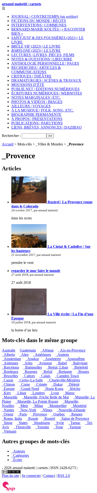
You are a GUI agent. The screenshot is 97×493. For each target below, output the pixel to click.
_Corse (24, 384)
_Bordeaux (10, 372)
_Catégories (20, 455)
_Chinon (8, 384)
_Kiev (6, 393)
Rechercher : (11, 136)
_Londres (38, 393)
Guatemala (28, 350)
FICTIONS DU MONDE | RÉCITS (38, 21)
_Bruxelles (10, 376)
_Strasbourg (41, 423)
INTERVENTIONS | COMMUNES (38, 25)
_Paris (22, 414)
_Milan (37, 406)
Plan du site (10, 476)
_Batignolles (32, 367)
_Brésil (47, 372)
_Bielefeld (80, 367)
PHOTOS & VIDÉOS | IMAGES (36, 102)
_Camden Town (67, 376)
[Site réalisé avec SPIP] (9, 490)
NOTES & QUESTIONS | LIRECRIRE (41, 59)
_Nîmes (46, 410)
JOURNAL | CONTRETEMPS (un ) (44, 16)
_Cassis (7, 380)
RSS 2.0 (63, 476)
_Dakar (57, 384)
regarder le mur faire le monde (35, 271)
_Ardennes (10, 363)
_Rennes (75, 414)
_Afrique (47, 350)
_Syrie (59, 423)
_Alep (23, 355)
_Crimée (40, 384)
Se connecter (31, 476)
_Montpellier (57, 406)
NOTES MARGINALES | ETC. (36, 97)
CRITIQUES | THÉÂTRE (31, 76)
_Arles (27, 363)
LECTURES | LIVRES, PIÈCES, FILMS (42, 55)
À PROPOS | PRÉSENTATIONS (36, 119)
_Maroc (69, 393)
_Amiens (62, 355)
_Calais (44, 376)
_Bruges (83, 372)
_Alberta (8, 355)
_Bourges (30, 372)
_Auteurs (18, 451)
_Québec (58, 414)
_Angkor (32, 359)
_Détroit (73, 384)
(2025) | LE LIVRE (36, 51)
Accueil (7, 144)
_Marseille (9, 397)
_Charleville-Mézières (63, 380)
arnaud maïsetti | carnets (21, 4)
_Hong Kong (53, 389)
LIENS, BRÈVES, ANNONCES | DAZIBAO (46, 127)
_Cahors (28, 376)
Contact (49, 476)
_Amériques (42, 355)
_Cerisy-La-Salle (30, 380)
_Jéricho (74, 389)
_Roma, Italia (12, 418)
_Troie (58, 427)
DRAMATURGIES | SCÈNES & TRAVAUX (46, 80)
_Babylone (79, 363)
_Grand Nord (29, 389)
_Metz (23, 406)
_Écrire (16, 460)
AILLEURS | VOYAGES (31, 106)
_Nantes (8, 410)
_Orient (7, 414)
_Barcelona (10, 367)
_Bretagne (64, 372)
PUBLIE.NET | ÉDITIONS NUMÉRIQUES (45, 89)
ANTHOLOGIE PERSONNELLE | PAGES (45, 63)
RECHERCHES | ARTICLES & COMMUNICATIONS (36, 70)
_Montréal (78, 406)
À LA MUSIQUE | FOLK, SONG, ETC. (42, 110)
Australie (8, 350)
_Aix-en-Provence (71, 350)
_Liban (21, 393)
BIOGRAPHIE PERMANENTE (36, 115)
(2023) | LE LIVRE (36, 46)
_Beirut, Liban (57, 367)
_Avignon (44, 363)
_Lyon (54, 393)
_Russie (32, 418)
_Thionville (22, 427)
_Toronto (42, 427)
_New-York (27, 410)
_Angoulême (75, 359)
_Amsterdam (11, 359)
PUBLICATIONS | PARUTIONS (37, 123)
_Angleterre (52, 359)
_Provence (39, 414)
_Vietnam (9, 431)
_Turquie (74, 427)
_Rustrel (49, 418)
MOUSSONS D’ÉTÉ (27, 85)
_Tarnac (75, 423)
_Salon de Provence (74, 418)
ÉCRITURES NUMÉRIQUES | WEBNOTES (46, 93)
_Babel (61, 363)
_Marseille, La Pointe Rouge (37, 401)
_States (22, 423)
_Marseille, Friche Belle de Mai (45, 397)
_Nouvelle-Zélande (71, 410)
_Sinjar (7, 423)
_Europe (8, 389)
